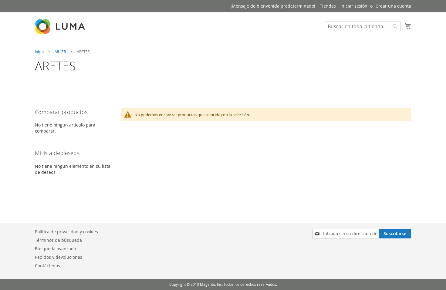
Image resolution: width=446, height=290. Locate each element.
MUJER (61, 51)
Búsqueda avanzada (55, 248)
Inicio (40, 51)
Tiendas (328, 6)
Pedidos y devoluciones (58, 257)
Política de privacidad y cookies (66, 231)
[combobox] (362, 26)
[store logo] (60, 26)
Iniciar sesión (353, 6)
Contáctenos (47, 265)
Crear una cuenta (393, 6)
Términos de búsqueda (58, 240)
